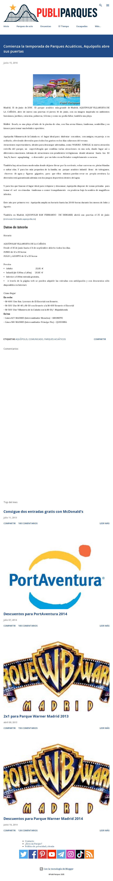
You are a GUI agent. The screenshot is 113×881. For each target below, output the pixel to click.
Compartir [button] (100, 339)
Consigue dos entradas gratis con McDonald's (43, 511)
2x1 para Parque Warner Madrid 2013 (36, 716)
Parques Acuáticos (55, 339)
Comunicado (36, 339)
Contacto (29, 841)
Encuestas (45, 26)
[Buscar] (100, 5)
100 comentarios (28, 523)
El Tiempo (64, 26)
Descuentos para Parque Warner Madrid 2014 (43, 818)
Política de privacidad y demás (39, 846)
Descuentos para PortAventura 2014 (35, 613)
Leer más (104, 523)
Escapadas (82, 26)
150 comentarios (28, 728)
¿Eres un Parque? (33, 843)
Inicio (6, 26)
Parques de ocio (25, 26)
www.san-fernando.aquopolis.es (19, 219)
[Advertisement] (56, 462)
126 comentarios (28, 830)
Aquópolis (22, 339)
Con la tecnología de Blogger (58, 868)
